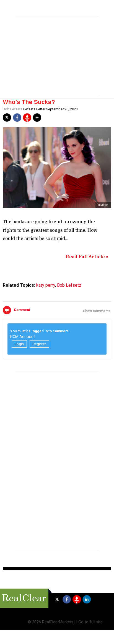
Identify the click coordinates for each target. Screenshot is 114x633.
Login (19, 344)
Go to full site (90, 622)
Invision (103, 204)
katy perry (45, 285)
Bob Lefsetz (12, 109)
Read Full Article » (87, 256)
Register (39, 344)
